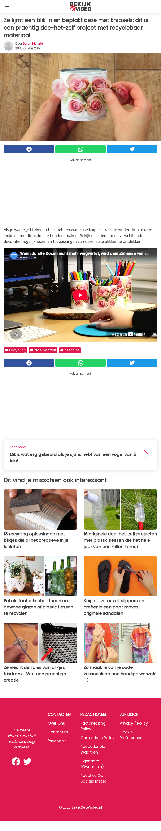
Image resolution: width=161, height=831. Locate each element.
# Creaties (70, 350)
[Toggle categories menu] (7, 6)
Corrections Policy (97, 737)
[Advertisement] (80, 191)
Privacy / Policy (134, 723)
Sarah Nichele (33, 43)
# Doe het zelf (43, 350)
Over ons (56, 723)
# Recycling (15, 350)
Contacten (58, 732)
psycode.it (57, 740)
